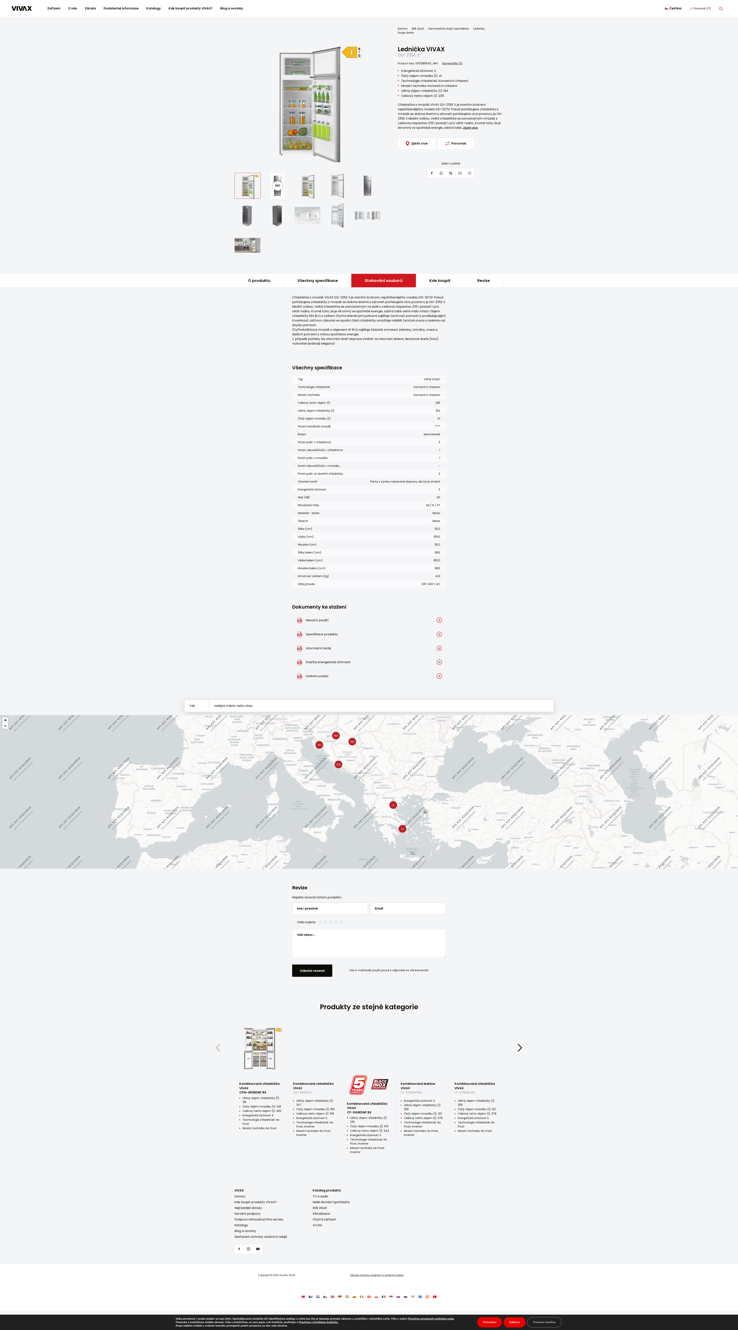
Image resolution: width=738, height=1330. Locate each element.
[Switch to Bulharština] (354, 1296)
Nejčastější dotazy (248, 1208)
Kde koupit (439, 280)
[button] (337, 763)
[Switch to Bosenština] (310, 1296)
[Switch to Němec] (339, 1296)
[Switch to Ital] (361, 1296)
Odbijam (514, 1322)
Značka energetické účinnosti (328, 662)
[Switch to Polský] (376, 1296)
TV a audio (320, 1196)
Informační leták (318, 648)
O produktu (259, 280)
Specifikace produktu (322, 634)
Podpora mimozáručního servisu (258, 1219)
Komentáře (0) (452, 63)
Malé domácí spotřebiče (331, 1202)
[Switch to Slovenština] (398, 1296)
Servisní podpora (247, 1213)
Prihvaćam (489, 1322)
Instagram (248, 1249)
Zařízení (53, 8)
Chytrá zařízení (324, 1219)
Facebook (239, 1249)
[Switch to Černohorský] (434, 1296)
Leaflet (734, 867)
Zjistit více (470, 128)
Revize (483, 280)
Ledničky (479, 29)
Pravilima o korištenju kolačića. (318, 1322)
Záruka (90, 8)
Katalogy (153, 8)
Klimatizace (321, 1213)
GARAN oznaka (317, 676)
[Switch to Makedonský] (369, 1296)
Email (379, 908)
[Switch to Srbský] (391, 1296)
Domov (403, 29)
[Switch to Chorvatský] (318, 1296)
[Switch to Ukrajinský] (412, 1296)
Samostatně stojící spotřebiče (448, 29)
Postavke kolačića (544, 1322)
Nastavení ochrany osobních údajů (260, 1236)
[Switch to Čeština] (325, 1296)
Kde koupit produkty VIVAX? (191, 8)
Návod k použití (317, 620)
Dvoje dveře (406, 33)
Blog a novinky (231, 8)
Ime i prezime (307, 908)
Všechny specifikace (317, 280)
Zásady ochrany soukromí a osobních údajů (377, 1275)
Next (520, 1047)
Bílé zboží (418, 29)
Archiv (317, 1225)
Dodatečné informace (121, 8)
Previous (218, 1047)
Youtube (258, 1249)
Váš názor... (306, 935)
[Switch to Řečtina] (420, 1296)
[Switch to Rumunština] (383, 1296)
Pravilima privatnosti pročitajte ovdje (431, 1319)
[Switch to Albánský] (303, 1296)
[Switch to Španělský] (427, 1296)
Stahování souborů (383, 280)
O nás (72, 8)
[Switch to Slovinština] (405, 1296)
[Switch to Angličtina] (332, 1296)
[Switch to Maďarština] (347, 1296)
